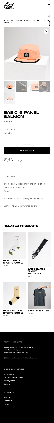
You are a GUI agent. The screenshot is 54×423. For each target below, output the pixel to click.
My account (9, 374)
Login (49, 16)
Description (9, 177)
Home (6, 20)
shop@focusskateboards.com (16, 353)
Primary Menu (48, 4)
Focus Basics (16, 20)
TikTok (6, 404)
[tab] (9, 177)
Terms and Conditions (13, 377)
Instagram (8, 397)
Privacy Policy (9, 381)
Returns (7, 384)
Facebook (8, 401)
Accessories (29, 20)
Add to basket (27, 150)
